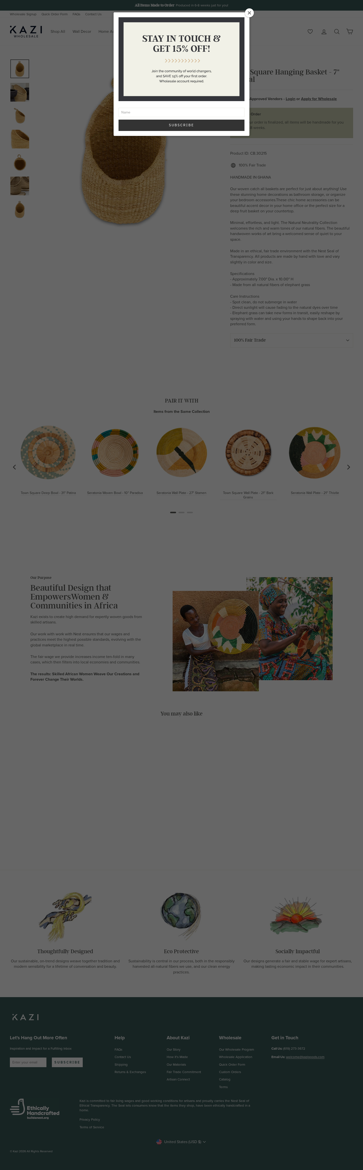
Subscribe (181, 125)
